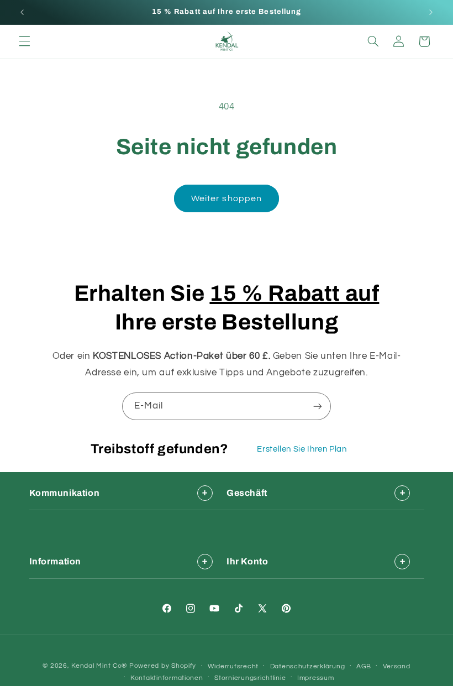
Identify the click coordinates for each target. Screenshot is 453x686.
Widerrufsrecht (233, 666)
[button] (24, 41)
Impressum (315, 678)
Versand (396, 666)
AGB (363, 666)
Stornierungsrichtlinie (250, 678)
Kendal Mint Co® (99, 666)
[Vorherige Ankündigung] (22, 12)
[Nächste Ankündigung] (431, 12)
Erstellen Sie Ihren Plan (301, 449)
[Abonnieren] (317, 406)
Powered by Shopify (162, 666)
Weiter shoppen (226, 198)
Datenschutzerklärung (307, 666)
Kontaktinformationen (166, 678)
